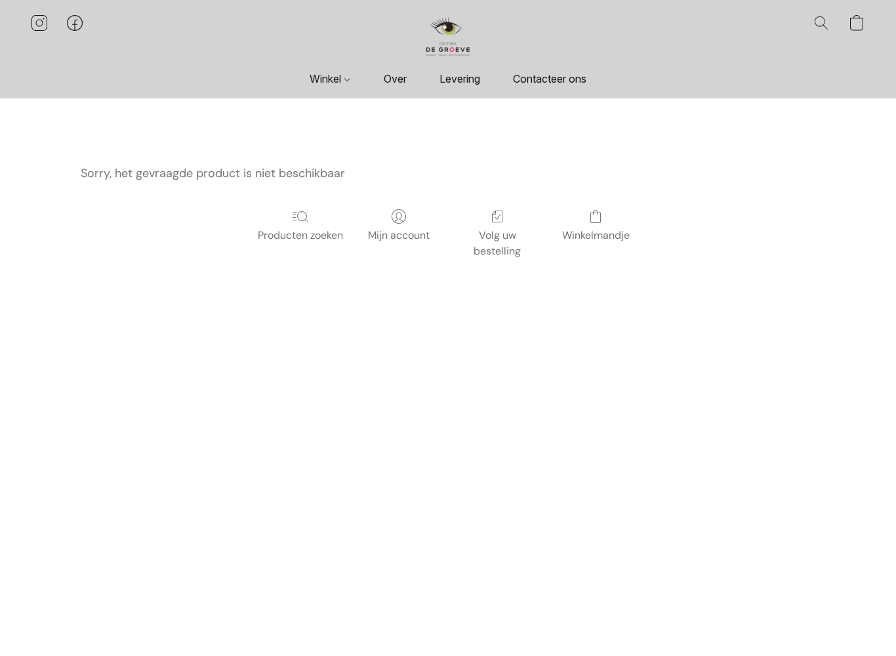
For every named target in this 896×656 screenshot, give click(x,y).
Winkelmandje (596, 235)
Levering (459, 78)
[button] (448, 36)
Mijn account (399, 235)
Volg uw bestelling (497, 243)
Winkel (327, 78)
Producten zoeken (300, 235)
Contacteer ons (549, 78)
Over (395, 78)
